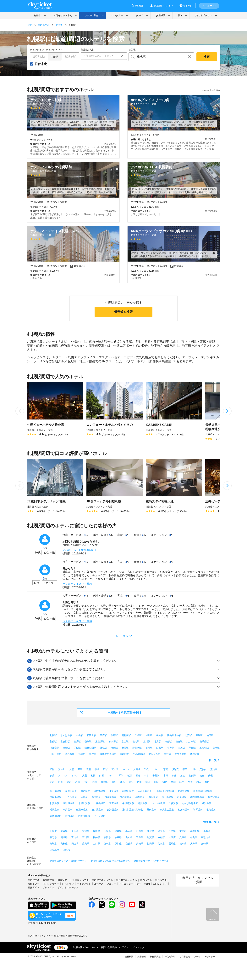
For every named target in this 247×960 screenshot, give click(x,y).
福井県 (96, 837)
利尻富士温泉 (167, 809)
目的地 (132, 50)
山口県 (96, 843)
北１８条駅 (154, 754)
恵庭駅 (179, 741)
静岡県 (107, 837)
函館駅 (159, 735)
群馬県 (139, 831)
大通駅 (167, 754)
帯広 (185, 769)
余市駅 (114, 747)
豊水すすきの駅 (108, 754)
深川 (52, 781)
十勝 (193, 769)
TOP (29, 25)
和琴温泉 (197, 809)
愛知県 (128, 837)
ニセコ (155, 769)
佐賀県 (161, 843)
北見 (122, 781)
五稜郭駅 (204, 747)
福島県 (118, 831)
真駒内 (203, 769)
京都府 (161, 837)
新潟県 (64, 837)
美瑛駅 (216, 747)
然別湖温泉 (110, 797)
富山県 (74, 837)
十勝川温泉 (84, 803)
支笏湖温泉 (126, 797)
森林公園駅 (90, 747)
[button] (104, 56)
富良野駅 (65, 741)
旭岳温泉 (85, 791)
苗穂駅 (148, 747)
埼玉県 (161, 831)
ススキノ (63, 775)
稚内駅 (135, 741)
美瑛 (94, 781)
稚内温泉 (211, 809)
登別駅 (88, 741)
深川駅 (181, 747)
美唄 (210, 775)
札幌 (93, 775)
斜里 (147, 781)
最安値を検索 (123, 311)
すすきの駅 (180, 754)
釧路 (174, 775)
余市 (146, 775)
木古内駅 (195, 754)
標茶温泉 (140, 797)
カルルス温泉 (145, 791)
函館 (52, 769)
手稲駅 (77, 747)
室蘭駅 (77, 741)
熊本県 (182, 843)
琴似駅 (192, 747)
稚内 (207, 781)
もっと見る (121, 636)
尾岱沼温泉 (71, 791)
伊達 (97, 769)
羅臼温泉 (151, 809)
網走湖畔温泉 (197, 797)
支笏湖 (136, 769)
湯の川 (61, 769)
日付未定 (41, 64)
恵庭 (165, 769)
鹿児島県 (54, 849)
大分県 (193, 843)
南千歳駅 (204, 741)
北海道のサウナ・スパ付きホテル (151, 860)
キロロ (111, 775)
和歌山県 (205, 837)
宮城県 (85, 831)
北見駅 (157, 741)
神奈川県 (195, 831)
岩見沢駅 (137, 747)
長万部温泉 (55, 791)
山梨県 (206, 831)
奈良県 (193, 837)
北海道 (59, 25)
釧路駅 (114, 735)
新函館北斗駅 (174, 735)
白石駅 (159, 747)
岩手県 (74, 831)
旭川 (114, 781)
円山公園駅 (55, 754)
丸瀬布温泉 (82, 809)
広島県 (85, 843)
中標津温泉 (128, 803)
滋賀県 (150, 837)
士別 (173, 781)
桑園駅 (125, 747)
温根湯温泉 (99, 791)
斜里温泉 (153, 797)
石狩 (137, 775)
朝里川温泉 (128, 791)
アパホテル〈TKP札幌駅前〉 (80, 550)
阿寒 (60, 781)
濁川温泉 (142, 803)
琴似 (120, 775)
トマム (74, 775)
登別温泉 (206, 803)
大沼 (71, 769)
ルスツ (125, 769)
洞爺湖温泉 (68, 803)
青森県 (64, 831)
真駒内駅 (124, 754)
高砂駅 (66, 747)
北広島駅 (191, 741)
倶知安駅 (54, 747)
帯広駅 (103, 735)
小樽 (165, 775)
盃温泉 (84, 797)
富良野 (192, 775)
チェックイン (37, 50)
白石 (101, 775)
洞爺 (105, 769)
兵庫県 (182, 837)
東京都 (182, 831)
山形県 (107, 831)
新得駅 (53, 741)
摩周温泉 (67, 809)
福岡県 (150, 843)
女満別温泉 (112, 809)
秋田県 (96, 831)
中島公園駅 (139, 754)
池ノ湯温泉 (97, 809)
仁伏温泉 (173, 803)
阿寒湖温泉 (84, 815)
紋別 (181, 781)
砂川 (69, 781)
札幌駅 (53, 735)
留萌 (131, 781)
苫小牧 (115, 769)
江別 (129, 775)
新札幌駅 (126, 735)
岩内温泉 (69, 815)
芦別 (77, 781)
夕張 (52, 775)
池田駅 (209, 735)
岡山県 (74, 843)
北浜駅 (188, 735)
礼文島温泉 (183, 809)
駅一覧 (213, 760)
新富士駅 (91, 735)
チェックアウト (54, 50)
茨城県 (150, 831)
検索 (207, 56)
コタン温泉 (71, 797)
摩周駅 (199, 735)
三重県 (139, 837)
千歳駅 (138, 735)
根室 (202, 775)
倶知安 (175, 769)
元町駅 (81, 754)
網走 (139, 781)
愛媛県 (128, 843)
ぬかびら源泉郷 (190, 803)
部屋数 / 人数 (87, 50)
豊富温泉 (113, 803)
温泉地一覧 (210, 822)
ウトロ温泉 (99, 815)
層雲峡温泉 (214, 797)
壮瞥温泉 (54, 803)
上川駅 (146, 741)
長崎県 (172, 843)
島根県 (64, 843)
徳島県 (107, 843)
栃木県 (128, 831)
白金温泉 (181, 797)
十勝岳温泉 (99, 803)
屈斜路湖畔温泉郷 (202, 791)
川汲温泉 (113, 791)
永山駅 (125, 741)
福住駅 (92, 754)
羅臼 (156, 781)
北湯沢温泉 (183, 791)
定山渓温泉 (167, 797)
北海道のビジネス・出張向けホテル (68, 860)
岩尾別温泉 (55, 815)
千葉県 (172, 831)
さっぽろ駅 (66, 735)
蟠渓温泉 (54, 809)
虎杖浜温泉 (55, 797)
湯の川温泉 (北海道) (132, 809)
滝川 (86, 781)
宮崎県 (204, 843)
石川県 (85, 837)
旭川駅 (148, 735)
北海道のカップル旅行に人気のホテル (110, 860)
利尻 (198, 781)
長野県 (53, 837)
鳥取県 (53, 843)
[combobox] (157, 57)
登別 (88, 769)
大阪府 (172, 837)
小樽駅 (170, 747)
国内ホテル (43, 25)
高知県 (139, 843)
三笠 (182, 775)
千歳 (146, 769)
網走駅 (168, 741)
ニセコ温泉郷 (158, 803)
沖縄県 (66, 849)
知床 (164, 781)
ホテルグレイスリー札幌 (77, 583)
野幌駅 (103, 747)
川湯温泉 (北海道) (165, 791)
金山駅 (79, 735)
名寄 (190, 781)
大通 (84, 775)
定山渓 (213, 769)
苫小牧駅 (113, 741)
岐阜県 (118, 837)
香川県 (118, 843)
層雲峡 (104, 781)
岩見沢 (155, 775)
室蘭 (80, 769)
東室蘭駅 (100, 741)
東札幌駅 (69, 754)
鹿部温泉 (96, 797)
